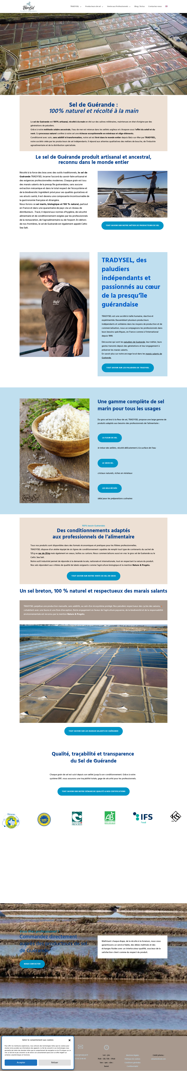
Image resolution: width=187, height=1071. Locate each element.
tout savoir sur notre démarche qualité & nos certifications (93, 791)
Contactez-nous (155, 7)
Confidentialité (132, 1066)
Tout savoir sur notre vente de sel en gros (93, 576)
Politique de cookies (132, 1059)
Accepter (21, 1062)
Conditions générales (132, 1062)
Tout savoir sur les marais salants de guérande (93, 731)
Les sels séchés (109, 488)
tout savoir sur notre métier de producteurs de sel (132, 225)
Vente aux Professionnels (117, 7)
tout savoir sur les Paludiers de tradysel (127, 367)
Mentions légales (132, 1055)
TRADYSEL (74, 7)
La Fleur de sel (109, 437)
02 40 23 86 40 (80, 1058)
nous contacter (32, 964)
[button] (69, 1040)
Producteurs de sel (93, 7)
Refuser (54, 1062)
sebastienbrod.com (158, 1059)
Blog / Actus (139, 7)
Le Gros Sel (107, 463)
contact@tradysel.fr (80, 1055)
